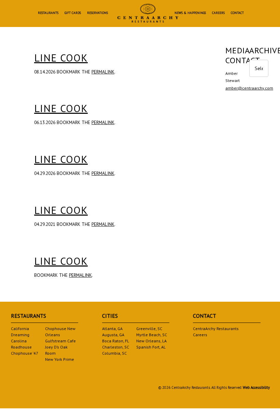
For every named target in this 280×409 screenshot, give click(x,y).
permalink (103, 72)
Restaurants (48, 13)
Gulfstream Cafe (60, 340)
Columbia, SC (114, 353)
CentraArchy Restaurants (216, 328)
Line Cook (61, 57)
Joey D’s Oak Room (56, 350)
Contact (237, 13)
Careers (218, 13)
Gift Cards (73, 13)
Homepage (148, 13)
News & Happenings (190, 13)
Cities (110, 315)
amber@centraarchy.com (249, 88)
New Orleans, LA (151, 340)
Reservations (97, 13)
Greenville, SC (149, 328)
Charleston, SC (115, 347)
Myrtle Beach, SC (151, 334)
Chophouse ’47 (24, 353)
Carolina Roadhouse (21, 344)
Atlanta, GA (112, 328)
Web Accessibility (256, 387)
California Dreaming (20, 331)
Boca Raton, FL (115, 340)
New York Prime (59, 359)
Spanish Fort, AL (151, 347)
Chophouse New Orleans (60, 331)
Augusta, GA (113, 334)
